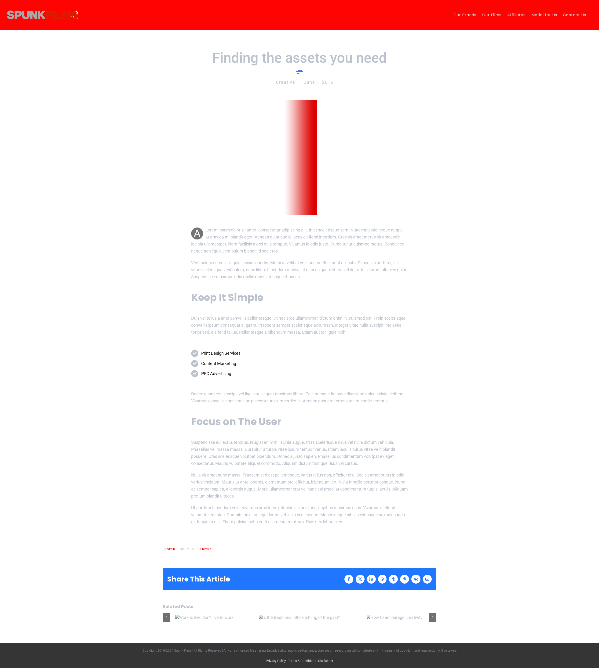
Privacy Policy (276, 661)
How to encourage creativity (394, 617)
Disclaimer (325, 661)
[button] (166, 617)
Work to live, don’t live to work (204, 617)
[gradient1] (299, 101)
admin (171, 549)
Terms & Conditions (302, 661)
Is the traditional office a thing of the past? (299, 617)
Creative (205, 549)
